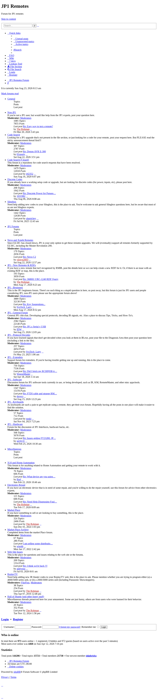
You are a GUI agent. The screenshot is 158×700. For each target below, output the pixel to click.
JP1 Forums (13, 226)
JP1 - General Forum (17, 312)
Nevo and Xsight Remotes (20, 240)
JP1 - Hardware (15, 424)
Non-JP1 (11, 112)
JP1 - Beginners (15, 287)
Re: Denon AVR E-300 (34, 151)
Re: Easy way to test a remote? (38, 126)
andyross (21, 568)
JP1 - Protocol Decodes (18, 335)
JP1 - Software (14, 379)
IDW (19, 329)
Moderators (25, 118)
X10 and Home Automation (21, 462)
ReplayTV (12, 574)
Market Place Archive (18, 529)
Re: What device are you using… (39, 476)
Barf (19, 479)
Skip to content (8, 19)
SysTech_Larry (24, 307)
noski (28, 418)
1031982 (21, 196)
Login (5, 619)
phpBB (17, 672)
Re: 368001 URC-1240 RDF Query (40, 279)
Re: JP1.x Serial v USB (34, 326)
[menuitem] (21, 38)
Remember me (89, 627)
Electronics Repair (16, 485)
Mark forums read (10, 93)
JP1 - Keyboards (15, 402)
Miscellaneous (14, 449)
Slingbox (11, 201)
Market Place (13, 510)
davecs (20, 396)
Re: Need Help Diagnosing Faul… (40, 501)
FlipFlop (25, 582)
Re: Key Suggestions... (34, 304)
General (11, 98)
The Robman (23, 129)
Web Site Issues (15, 552)
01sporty (21, 154)
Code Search (13, 134)
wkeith (20, 546)
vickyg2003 (22, 259)
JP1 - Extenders (15, 357)
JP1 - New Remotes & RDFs (21, 265)
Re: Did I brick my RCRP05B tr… (40, 371)
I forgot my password (69, 627)
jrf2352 (29, 173)
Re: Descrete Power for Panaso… (39, 193)
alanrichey (31, 218)
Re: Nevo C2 (29, 257)
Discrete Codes (14, 179)
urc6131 (21, 441)
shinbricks (91, 655)
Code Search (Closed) (18, 160)
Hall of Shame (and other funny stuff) (25, 596)
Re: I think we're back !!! (35, 566)
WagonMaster (23, 374)
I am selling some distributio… (38, 543)
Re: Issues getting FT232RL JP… (39, 438)
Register (18, 619)
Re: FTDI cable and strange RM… (40, 393)
